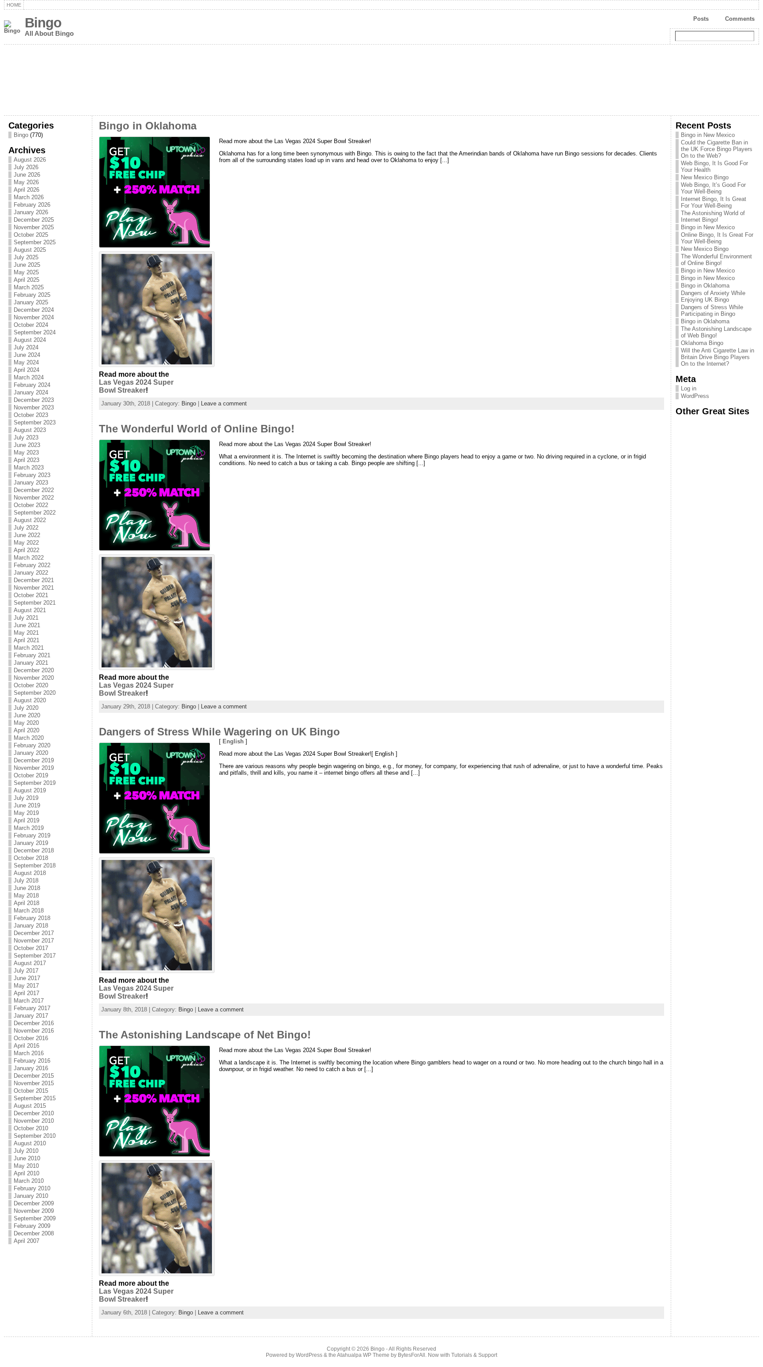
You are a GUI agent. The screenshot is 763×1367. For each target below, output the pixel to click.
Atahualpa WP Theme (363, 1355)
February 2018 (32, 918)
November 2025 (34, 227)
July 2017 (26, 970)
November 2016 (34, 1030)
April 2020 (26, 730)
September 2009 (35, 1218)
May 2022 (26, 542)
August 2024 (30, 340)
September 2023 (35, 422)
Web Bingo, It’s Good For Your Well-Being (713, 188)
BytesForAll (411, 1355)
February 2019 (32, 835)
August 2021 (30, 610)
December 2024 (34, 310)
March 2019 (29, 828)
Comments (740, 18)
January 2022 (31, 572)
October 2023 (31, 415)
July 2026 (26, 167)
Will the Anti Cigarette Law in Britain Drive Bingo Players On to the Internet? (717, 357)
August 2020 (30, 700)
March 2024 (29, 377)
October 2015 (31, 1090)
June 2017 (27, 978)
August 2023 (30, 430)
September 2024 (35, 332)
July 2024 (26, 347)
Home (14, 5)
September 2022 (35, 512)
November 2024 (34, 317)
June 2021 (27, 625)
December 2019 (34, 760)
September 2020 (35, 692)
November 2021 (34, 587)
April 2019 (26, 820)
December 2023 (34, 400)
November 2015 (34, 1083)
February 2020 (32, 745)
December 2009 (34, 1203)
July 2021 (26, 617)
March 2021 (29, 647)
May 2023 (26, 452)
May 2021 (26, 632)
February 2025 (32, 295)
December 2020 (34, 670)
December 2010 (34, 1113)
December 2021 (34, 580)
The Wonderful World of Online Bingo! (197, 429)
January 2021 (31, 662)
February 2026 (32, 204)
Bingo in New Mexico (708, 135)
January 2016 (31, 1068)
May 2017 (26, 985)
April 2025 (26, 279)
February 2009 (32, 1226)
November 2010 (34, 1120)
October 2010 (31, 1128)
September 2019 (35, 783)
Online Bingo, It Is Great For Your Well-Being (717, 238)
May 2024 (26, 362)
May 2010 (26, 1166)
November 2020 (34, 677)
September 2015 (35, 1098)
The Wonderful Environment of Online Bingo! (716, 259)
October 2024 (31, 325)
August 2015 (30, 1105)
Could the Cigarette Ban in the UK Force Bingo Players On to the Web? (716, 149)
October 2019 (31, 775)
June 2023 (27, 445)
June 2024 (27, 355)
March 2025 (29, 287)
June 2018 (27, 888)
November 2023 (34, 407)
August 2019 (30, 790)
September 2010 (35, 1135)
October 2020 (31, 685)
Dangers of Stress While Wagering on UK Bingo (219, 732)
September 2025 (35, 242)
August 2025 (30, 249)
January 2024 (31, 392)
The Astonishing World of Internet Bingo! (713, 216)
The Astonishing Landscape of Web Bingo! (716, 332)
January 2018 (31, 925)
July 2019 (26, 798)
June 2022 (27, 535)
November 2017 (34, 940)
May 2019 (26, 813)
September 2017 (35, 955)
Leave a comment (224, 403)
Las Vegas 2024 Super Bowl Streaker (136, 386)
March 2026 (29, 197)
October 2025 (31, 234)
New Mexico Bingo (705, 177)
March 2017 (29, 1000)
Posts (701, 18)
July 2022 (26, 527)
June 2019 (27, 805)
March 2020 (29, 738)
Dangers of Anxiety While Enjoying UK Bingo (713, 296)
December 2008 (34, 1233)
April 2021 (26, 640)
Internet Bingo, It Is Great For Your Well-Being (713, 202)
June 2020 (27, 715)
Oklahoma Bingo (702, 343)
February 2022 (32, 565)
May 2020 (26, 722)
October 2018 (31, 858)
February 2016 (32, 1060)
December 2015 (34, 1075)
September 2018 (35, 865)
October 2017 (31, 948)
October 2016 (31, 1038)
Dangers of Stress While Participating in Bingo (712, 310)
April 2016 (26, 1045)
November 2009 (34, 1211)
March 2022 (29, 557)
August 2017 (30, 963)
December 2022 (34, 490)
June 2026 (27, 174)
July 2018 (26, 880)
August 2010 (30, 1143)
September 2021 (35, 602)
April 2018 (26, 903)
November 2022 (34, 497)
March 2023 (29, 467)
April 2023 (26, 460)
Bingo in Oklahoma (147, 126)
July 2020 (26, 707)
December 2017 (34, 933)
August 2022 (30, 520)
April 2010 (26, 1173)
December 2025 (34, 219)
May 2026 (26, 182)
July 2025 (26, 257)
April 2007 (26, 1241)
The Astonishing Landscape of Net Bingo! (205, 1035)
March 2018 (29, 910)
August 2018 (30, 873)
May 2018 (26, 895)
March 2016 (29, 1053)
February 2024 (32, 385)
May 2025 (26, 272)
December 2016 (34, 1023)
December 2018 (34, 850)
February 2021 (32, 655)
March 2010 (29, 1181)
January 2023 (31, 482)
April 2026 (26, 189)
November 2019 (34, 768)
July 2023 (26, 437)
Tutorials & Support (474, 1355)
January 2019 (31, 843)
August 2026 (30, 159)
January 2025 (31, 302)
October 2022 (31, 505)
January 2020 (31, 753)
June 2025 (27, 264)
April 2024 (26, 370)
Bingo (43, 22)
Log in (688, 388)
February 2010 (32, 1188)
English (233, 741)
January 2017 (31, 1015)
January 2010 (31, 1196)
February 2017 (32, 1008)
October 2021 (31, 595)
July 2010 (26, 1150)
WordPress (695, 396)
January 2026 (31, 212)
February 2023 (32, 475)
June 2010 (27, 1158)
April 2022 (26, 550)
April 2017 (26, 993)
